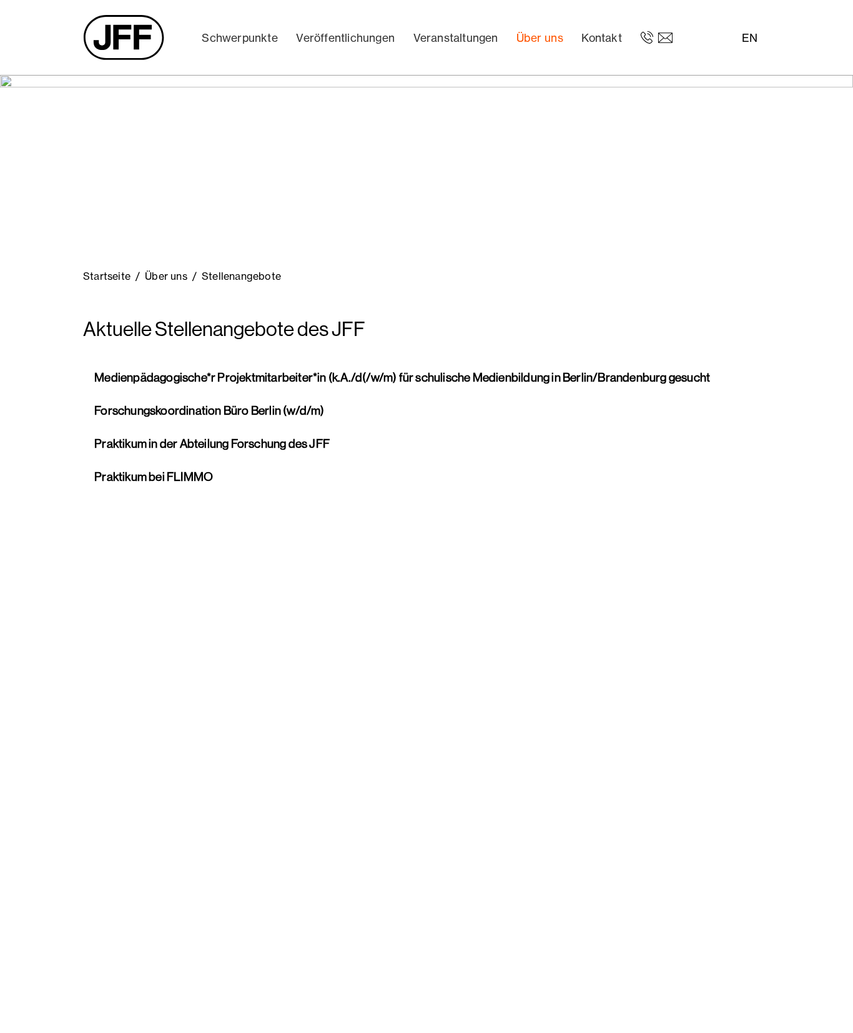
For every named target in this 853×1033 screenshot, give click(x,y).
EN (749, 37)
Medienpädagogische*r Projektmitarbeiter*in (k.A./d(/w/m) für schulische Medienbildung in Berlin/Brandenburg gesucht (401, 377)
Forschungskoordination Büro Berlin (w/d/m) (208, 410)
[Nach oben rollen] (826, 1006)
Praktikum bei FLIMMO (152, 476)
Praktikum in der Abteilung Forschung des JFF (211, 443)
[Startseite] (123, 37)
